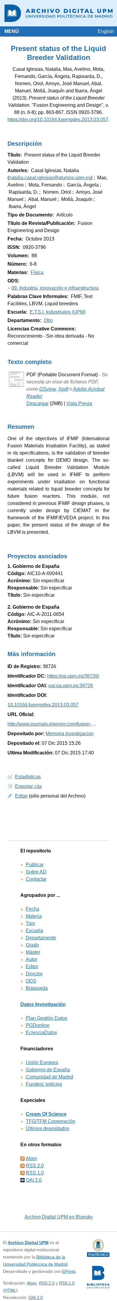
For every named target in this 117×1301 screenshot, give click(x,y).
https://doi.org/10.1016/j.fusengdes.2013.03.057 (58, 119)
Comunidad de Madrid (49, 1076)
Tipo (30, 923)
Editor (32, 966)
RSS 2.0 (35, 1165)
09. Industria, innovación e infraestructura (55, 288)
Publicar (35, 864)
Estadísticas (28, 776)
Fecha (32, 909)
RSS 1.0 (35, 1172)
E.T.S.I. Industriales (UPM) (58, 312)
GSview (47, 389)
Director (34, 973)
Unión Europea (42, 1062)
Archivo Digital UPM (28, 1242)
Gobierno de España (48, 1069)
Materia (34, 916)
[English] (106, 31)
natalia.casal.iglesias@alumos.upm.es (50, 177)
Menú (11, 31)
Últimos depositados (47, 1128)
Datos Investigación (43, 1004)
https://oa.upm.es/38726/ (73, 676)
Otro (48, 320)
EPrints (69, 1271)
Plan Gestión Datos (46, 1018)
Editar (21, 795)
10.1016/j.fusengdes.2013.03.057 (43, 704)
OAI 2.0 (34, 1180)
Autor (31, 959)
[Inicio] (58, 13)
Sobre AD (36, 871)
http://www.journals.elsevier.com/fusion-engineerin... (53, 724)
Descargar (37, 403)
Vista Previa (79, 403)
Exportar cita (28, 786)
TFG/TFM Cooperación (50, 1121)
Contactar (36, 879)
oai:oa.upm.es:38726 (70, 685)
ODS (31, 980)
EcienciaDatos (41, 1032)
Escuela (34, 930)
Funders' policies (44, 1084)
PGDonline (38, 1025)
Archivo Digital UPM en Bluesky (59, 1216)
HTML (10, 1290)
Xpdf (63, 389)
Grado (32, 944)
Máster (33, 952)
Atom (31, 1158)
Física (37, 272)
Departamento (41, 937)
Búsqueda (37, 988)
